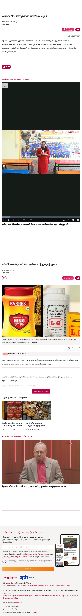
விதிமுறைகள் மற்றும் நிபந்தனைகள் (35, 554)
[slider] (41, 217)
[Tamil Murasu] (10, 577)
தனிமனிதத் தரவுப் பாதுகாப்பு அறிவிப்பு (15, 556)
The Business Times (24, 586)
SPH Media (34, 612)
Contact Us (18, 602)
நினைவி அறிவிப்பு (10, 598)
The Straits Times (9, 586)
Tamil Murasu (59, 586)
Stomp (68, 586)
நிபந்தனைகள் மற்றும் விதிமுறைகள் (30, 595)
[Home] (27, 577)
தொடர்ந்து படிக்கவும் (41, 391)
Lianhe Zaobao (37, 586)
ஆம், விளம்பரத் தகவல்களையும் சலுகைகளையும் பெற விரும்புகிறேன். (29, 561)
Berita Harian (49, 586)
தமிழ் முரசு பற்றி (8, 595)
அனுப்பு (28, 568)
